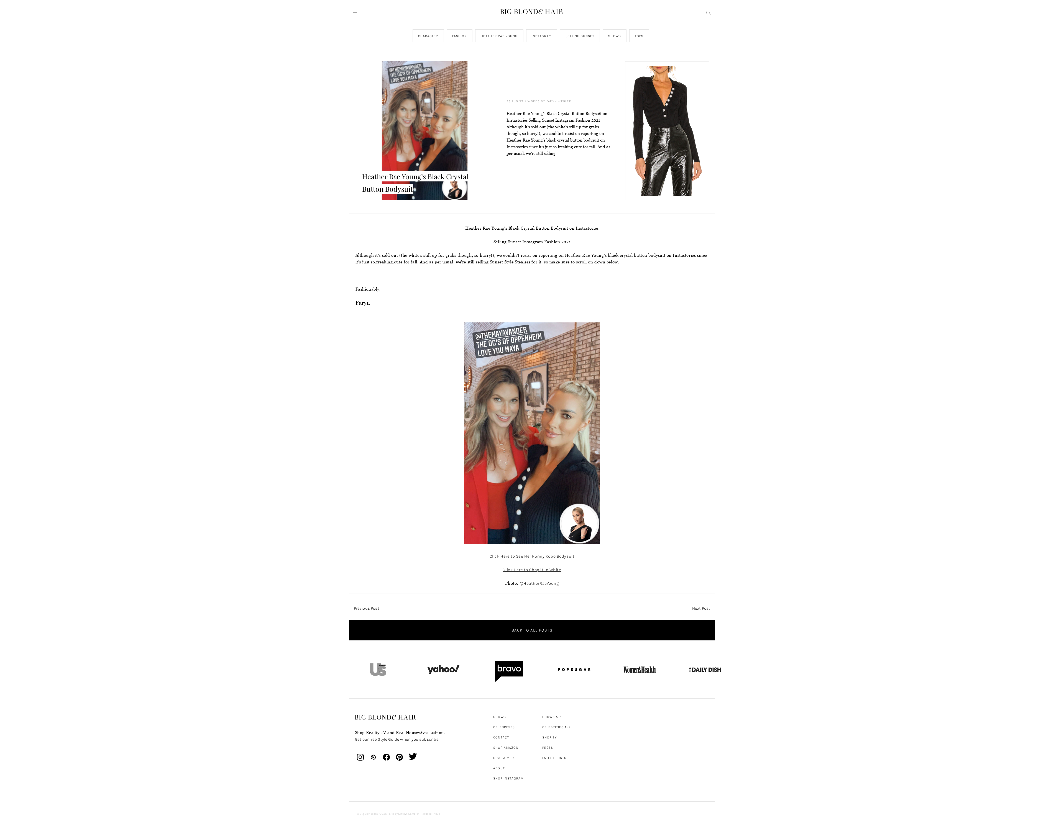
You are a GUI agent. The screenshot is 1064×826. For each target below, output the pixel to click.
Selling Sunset (580, 36)
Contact (501, 737)
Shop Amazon (505, 748)
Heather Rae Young (499, 36)
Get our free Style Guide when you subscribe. (397, 739)
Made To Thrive (430, 813)
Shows (614, 36)
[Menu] (355, 11)
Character (428, 36)
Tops (639, 36)
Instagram (541, 36)
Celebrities (504, 727)
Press (547, 748)
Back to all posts (532, 630)
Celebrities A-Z (556, 727)
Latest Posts (554, 758)
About (499, 768)
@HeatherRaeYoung (539, 583)
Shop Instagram (508, 778)
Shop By (549, 737)
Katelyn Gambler (408, 813)
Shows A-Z (552, 717)
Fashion (459, 36)
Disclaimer (503, 758)
